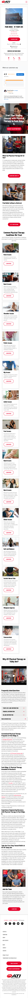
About (4, 937)
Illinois (10, 920)
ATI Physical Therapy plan (16, 753)
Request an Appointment (14, 129)
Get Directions (14, 31)
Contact (4, 947)
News (4, 944)
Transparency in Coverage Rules (10, 958)
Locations (6, 920)
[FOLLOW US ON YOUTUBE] (18, 924)
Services (4, 931)
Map (8, 59)
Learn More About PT (14, 175)
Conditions (5, 934)
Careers (4, 950)
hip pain (11, 783)
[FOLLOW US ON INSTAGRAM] (22, 924)
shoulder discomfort (7, 739)
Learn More (8, 263)
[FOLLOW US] (6, 924)
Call (14, 59)
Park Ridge (15, 920)
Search (19, 59)
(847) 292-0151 (14, 33)
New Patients (5, 940)
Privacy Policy (6, 955)
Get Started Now (14, 224)
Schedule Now (14, 39)
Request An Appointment (14, 969)
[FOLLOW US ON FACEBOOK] (14, 924)
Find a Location (14, 963)
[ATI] (6, 2)
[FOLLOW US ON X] (10, 924)
